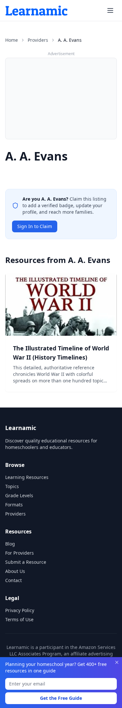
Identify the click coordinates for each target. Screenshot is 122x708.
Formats (14, 504)
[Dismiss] (116, 662)
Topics (12, 486)
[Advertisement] (61, 98)
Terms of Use (19, 619)
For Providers (19, 553)
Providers (38, 40)
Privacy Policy (19, 610)
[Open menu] (110, 10)
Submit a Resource (25, 562)
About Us (15, 571)
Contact (13, 580)
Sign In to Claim (34, 226)
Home (11, 40)
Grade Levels (19, 495)
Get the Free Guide (61, 698)
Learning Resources (26, 477)
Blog (10, 544)
